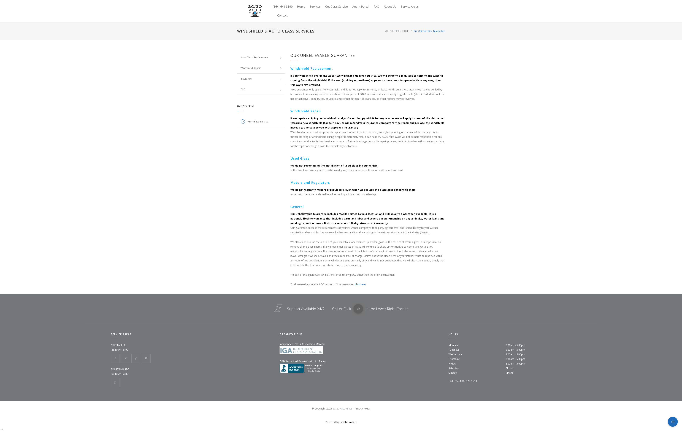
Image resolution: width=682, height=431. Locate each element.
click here (360, 284)
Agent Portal (360, 7)
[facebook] (115, 358)
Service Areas (410, 7)
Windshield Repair (250, 68)
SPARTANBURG (120, 369)
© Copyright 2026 (322, 408)
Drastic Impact (348, 422)
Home (301, 7)
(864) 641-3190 (283, 7)
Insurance (246, 78)
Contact (282, 15)
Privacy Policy (362, 408)
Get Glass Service (336, 7)
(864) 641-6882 (119, 374)
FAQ (376, 7)
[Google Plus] (136, 358)
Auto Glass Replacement (254, 57)
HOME (405, 31)
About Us (390, 7)
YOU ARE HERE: (393, 31)
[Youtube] (146, 358)
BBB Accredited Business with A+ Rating (303, 361)
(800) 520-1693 (468, 381)
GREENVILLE (118, 345)
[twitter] (125, 358)
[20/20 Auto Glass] (255, 11)
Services (315, 7)
